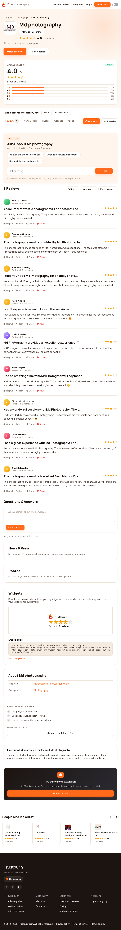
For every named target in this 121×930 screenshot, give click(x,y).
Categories (77, 4)
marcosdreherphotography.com (51, 683)
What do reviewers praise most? (62, 154)
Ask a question (15, 527)
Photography (24, 17)
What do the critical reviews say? (25, 154)
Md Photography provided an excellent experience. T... (42, 342)
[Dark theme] (115, 4)
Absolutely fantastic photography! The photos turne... (42, 209)
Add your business (68, 910)
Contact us (41, 906)
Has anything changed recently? (24, 161)
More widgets (15, 659)
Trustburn (13, 867)
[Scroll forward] (116, 817)
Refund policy (98, 923)
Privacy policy (63, 923)
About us (40, 901)
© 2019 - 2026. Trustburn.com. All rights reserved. (28, 923)
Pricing (63, 906)
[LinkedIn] (19, 887)
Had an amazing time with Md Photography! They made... (44, 376)
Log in (89, 4)
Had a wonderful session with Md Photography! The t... (42, 409)
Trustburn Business (69, 901)
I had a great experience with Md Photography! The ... (42, 443)
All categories (15, 901)
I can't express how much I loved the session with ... (40, 309)
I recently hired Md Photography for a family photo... (41, 276)
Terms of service (80, 923)
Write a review (61, 4)
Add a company (16, 910)
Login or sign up (99, 901)
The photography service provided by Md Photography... (43, 242)
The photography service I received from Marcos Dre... (42, 476)
